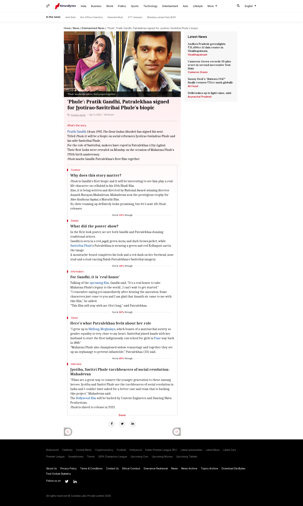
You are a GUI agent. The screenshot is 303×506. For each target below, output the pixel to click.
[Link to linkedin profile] (75, 481)
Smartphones (75, 456)
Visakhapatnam (197, 54)
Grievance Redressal (156, 468)
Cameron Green (198, 72)
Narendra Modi (115, 17)
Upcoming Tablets (186, 456)
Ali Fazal (193, 86)
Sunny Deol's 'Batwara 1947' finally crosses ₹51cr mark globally (210, 80)
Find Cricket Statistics (58, 473)
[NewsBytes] (65, 6)
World (109, 6)
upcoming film (99, 283)
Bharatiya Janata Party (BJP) (161, 17)
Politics (122, 6)
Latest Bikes (213, 449)
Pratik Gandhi (76, 132)
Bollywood (52, 449)
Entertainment (170, 6)
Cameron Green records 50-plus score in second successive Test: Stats (209, 65)
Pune (157, 338)
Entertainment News (93, 28)
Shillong (93, 329)
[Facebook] (111, 424)
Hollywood (135, 449)
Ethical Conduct (131, 468)
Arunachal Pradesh (200, 96)
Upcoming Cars (139, 456)
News (76, 28)
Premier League (55, 456)
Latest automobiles (191, 449)
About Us (51, 468)
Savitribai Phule (81, 246)
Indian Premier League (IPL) (161, 449)
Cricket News (84, 449)
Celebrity (67, 449)
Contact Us (112, 468)
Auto (185, 6)
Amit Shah (70, 17)
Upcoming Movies (162, 456)
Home (67, 28)
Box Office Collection (91, 17)
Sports (135, 6)
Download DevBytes (233, 468)
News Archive (189, 468)
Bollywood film (86, 398)
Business (96, 6)
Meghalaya (107, 329)
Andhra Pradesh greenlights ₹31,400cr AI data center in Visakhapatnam (206, 47)
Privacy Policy (68, 468)
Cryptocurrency (104, 449)
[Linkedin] (132, 424)
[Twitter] (122, 424)
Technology (150, 6)
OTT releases (135, 17)
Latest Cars (229, 449)
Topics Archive (209, 468)
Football (121, 449)
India (83, 6)
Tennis (91, 456)
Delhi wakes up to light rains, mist (209, 93)
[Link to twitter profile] (66, 481)
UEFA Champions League (112, 456)
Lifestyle (198, 6)
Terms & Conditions (91, 468)
